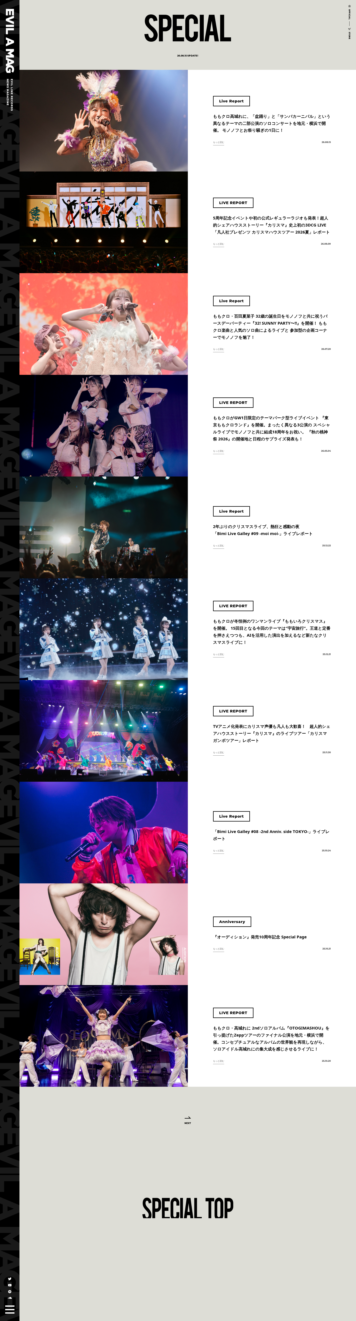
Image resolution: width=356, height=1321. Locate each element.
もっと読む (218, 142)
